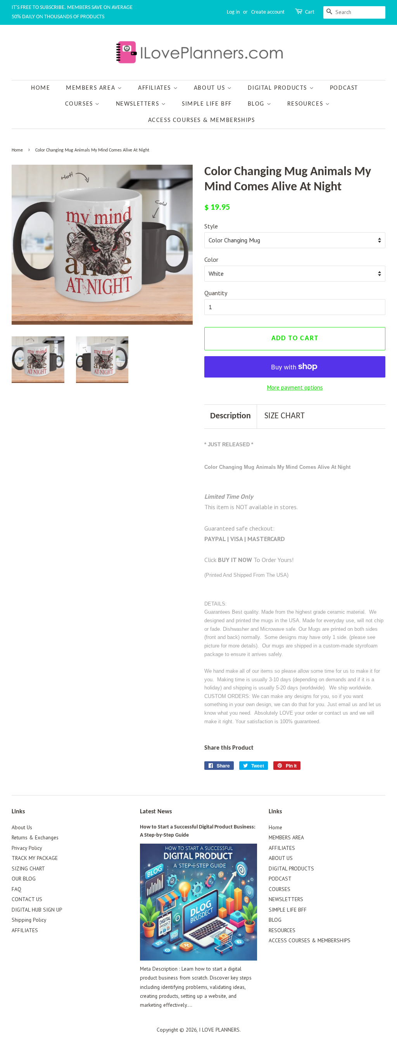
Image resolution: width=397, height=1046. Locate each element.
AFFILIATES (155, 88)
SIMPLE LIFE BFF (207, 104)
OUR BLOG (24, 878)
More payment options (295, 387)
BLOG (257, 104)
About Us (22, 827)
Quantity (215, 293)
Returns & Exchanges (35, 837)
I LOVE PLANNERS (219, 1029)
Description (230, 416)
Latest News (156, 812)
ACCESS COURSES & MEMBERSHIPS (201, 120)
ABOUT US (210, 88)
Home (40, 88)
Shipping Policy (29, 919)
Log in (233, 12)
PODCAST (344, 88)
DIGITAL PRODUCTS (278, 88)
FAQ (16, 889)
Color (211, 259)
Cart (309, 12)
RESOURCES (306, 104)
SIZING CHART (28, 868)
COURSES (80, 104)
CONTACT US (27, 899)
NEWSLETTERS (138, 104)
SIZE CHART (284, 416)
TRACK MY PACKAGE (35, 858)
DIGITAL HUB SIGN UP (37, 909)
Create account (268, 12)
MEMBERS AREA (91, 88)
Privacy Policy (27, 847)
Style (211, 226)
